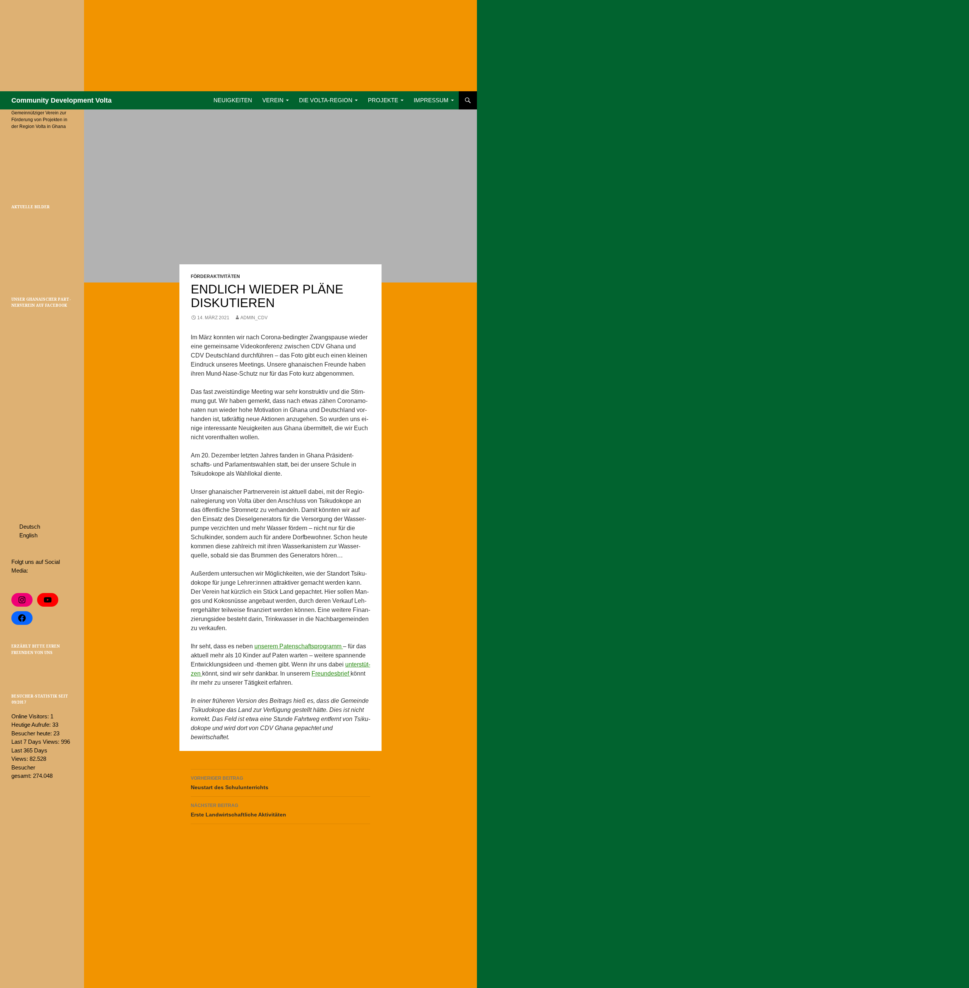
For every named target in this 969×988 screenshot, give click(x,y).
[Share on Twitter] (15, 668)
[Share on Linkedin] (37, 668)
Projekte (383, 100)
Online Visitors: (30, 716)
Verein (273, 100)
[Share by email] (48, 668)
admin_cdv (254, 317)
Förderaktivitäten (215, 276)
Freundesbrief (331, 673)
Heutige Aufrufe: (31, 724)
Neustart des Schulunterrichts (229, 783)
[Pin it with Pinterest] (26, 668)
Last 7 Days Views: (36, 741)
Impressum (431, 100)
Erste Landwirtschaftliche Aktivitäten (238, 810)
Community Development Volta (61, 100)
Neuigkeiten (232, 100)
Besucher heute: (32, 733)
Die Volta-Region (325, 100)
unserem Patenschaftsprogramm (298, 646)
